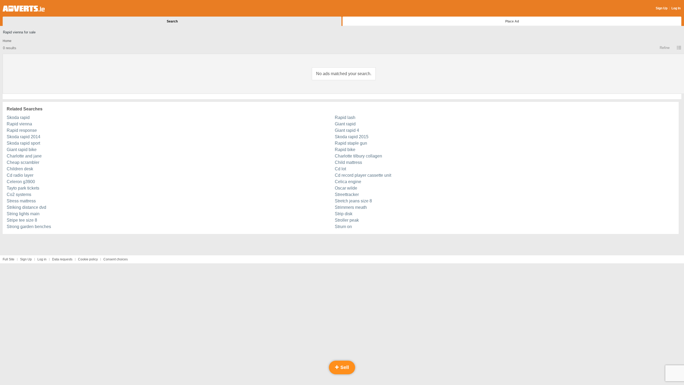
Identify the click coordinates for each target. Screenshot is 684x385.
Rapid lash (345, 117)
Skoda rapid (18, 117)
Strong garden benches (29, 226)
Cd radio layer (20, 175)
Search (172, 21)
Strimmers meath (351, 207)
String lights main (23, 213)
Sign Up (661, 8)
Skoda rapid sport (23, 143)
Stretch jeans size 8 (353, 201)
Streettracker (347, 194)
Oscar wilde (346, 188)
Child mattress (348, 162)
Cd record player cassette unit (363, 175)
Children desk (20, 169)
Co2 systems (19, 194)
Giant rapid (345, 124)
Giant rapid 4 (347, 130)
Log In (676, 8)
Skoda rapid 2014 (23, 136)
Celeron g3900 (21, 181)
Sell (344, 367)
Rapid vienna (19, 124)
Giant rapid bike (22, 149)
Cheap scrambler (23, 162)
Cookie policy (88, 259)
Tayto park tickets (23, 188)
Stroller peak (347, 220)
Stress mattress (21, 201)
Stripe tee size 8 (22, 220)
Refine (665, 48)
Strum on (343, 226)
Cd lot (340, 169)
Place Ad (512, 21)
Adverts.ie (24, 8)
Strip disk (343, 213)
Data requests (62, 259)
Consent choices (115, 259)
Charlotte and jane (24, 156)
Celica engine (348, 181)
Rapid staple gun (351, 143)
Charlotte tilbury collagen (358, 156)
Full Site (8, 259)
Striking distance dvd (26, 207)
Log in (41, 259)
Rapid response (22, 130)
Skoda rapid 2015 (351, 136)
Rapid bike (345, 149)
